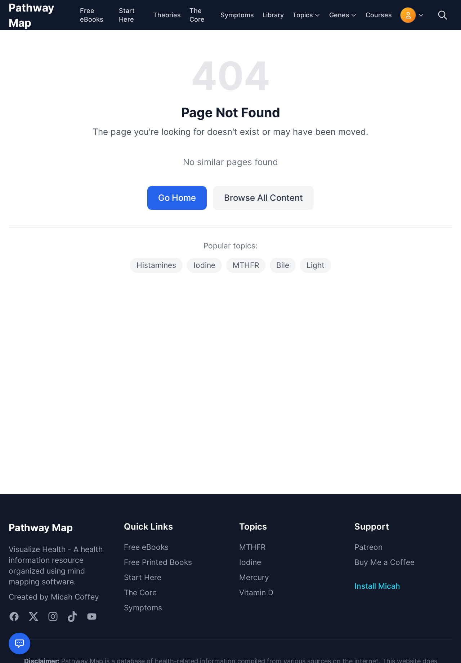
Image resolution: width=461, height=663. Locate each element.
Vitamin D (256, 592)
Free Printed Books (158, 562)
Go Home (177, 198)
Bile (282, 265)
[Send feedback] (19, 643)
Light (315, 265)
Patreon (368, 547)
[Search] (442, 15)
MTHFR (246, 265)
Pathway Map (31, 15)
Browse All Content (263, 198)
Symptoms (237, 15)
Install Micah (377, 586)
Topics (302, 15)
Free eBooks (146, 547)
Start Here (142, 577)
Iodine (204, 265)
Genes (339, 15)
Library (273, 15)
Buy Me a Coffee (384, 562)
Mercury (254, 577)
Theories (167, 15)
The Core (140, 592)
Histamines (156, 265)
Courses (379, 15)
